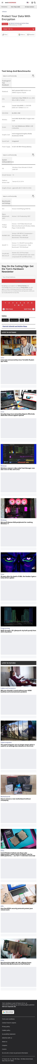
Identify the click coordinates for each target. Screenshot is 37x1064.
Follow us (23, 34)
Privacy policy (6, 1026)
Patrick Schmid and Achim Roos (19, 23)
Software (4, 11)
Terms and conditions (8, 1019)
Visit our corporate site (9, 1006)
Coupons (4, 1045)
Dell (27, 320)
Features (4, 24)
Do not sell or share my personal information (15, 1053)
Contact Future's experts (9, 1023)
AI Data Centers (29, 7)
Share (6, 34)
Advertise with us (7, 1038)
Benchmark (14, 320)
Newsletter (32, 34)
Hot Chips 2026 (15, 7)
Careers (4, 1049)
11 (22, 305)
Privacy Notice (24, 287)
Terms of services (22, 286)
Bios (21, 320)
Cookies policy (6, 1030)
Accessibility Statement (8, 1034)
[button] (35, 2)
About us (4, 1041)
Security (5, 320)
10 (18, 305)
